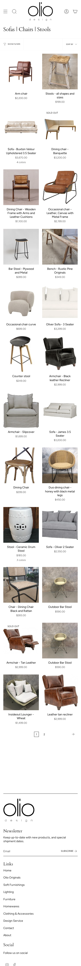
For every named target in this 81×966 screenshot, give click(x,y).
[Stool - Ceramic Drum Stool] (21, 525)
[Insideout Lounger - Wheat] (21, 692)
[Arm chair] (21, 71)
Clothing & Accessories (18, 913)
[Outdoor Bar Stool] (60, 585)
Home (7, 870)
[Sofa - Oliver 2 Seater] (60, 525)
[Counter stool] (21, 354)
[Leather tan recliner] (60, 692)
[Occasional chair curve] (21, 302)
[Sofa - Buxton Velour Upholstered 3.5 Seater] (21, 127)
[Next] (62, 734)
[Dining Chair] (21, 465)
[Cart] (75, 11)
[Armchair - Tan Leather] (21, 640)
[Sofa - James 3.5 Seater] (60, 410)
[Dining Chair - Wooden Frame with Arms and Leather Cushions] (21, 187)
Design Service (13, 921)
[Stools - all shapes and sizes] (60, 71)
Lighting (8, 892)
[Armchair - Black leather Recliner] (60, 354)
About (7, 935)
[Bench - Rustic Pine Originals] (60, 247)
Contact (8, 928)
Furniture (9, 899)
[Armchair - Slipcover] (21, 410)
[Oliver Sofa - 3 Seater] (60, 302)
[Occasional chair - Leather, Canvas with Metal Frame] (60, 187)
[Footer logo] (18, 810)
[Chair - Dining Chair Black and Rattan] (21, 585)
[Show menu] (5, 11)
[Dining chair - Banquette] (60, 127)
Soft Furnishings (14, 885)
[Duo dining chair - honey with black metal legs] (60, 465)
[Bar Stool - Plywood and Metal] (21, 247)
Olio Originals (12, 877)
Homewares (11, 906)
